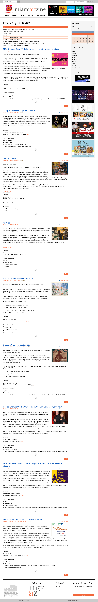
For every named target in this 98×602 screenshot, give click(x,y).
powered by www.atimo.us (73, 600)
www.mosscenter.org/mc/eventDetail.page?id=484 (18, 146)
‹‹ (79, 32)
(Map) (27, 88)
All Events (74, 51)
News (23, 15)
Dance (74, 57)
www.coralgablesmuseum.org (13, 567)
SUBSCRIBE (70, 1)
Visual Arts (75, 72)
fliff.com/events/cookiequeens (13, 209)
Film (74, 61)
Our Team (40, 588)
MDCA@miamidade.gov (11, 449)
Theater (75, 70)
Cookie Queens (7, 33)
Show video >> (7, 191)
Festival (74, 59)
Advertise (40, 590)
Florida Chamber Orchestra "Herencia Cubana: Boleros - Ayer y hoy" (21, 41)
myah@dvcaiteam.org (10, 393)
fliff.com (7, 211)
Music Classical (76, 68)
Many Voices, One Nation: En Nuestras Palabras (16, 45)
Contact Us (41, 586)
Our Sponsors (41, 593)
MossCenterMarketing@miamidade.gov (15, 144)
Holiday (74, 63)
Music (74, 65)
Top (66, 106)
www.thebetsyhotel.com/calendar (14, 331)
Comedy (74, 53)
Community (75, 55)
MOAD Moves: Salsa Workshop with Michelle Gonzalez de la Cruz (20, 30)
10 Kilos (5, 35)
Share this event (64, 51)
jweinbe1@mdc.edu (10, 97)
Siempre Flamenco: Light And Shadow (13, 31)
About (14, 15)
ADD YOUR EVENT (81, 1)
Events (30, 15)
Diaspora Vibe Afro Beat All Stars (12, 39)
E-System (21, 600)
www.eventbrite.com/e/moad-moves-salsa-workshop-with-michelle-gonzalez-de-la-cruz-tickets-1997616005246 (35, 99)
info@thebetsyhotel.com (11, 329)
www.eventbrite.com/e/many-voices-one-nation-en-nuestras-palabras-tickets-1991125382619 (30, 565)
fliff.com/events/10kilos (11, 264)
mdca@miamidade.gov (11, 505)
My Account (41, 15)
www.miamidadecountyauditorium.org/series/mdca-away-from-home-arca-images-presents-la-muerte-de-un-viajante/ (36, 507)
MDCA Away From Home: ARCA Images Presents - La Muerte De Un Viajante (23, 43)
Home (7, 15)
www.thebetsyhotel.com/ (11, 333)
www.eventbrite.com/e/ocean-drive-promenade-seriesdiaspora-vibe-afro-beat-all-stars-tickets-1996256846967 (35, 395)
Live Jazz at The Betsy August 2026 (12, 37)
